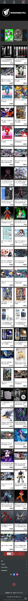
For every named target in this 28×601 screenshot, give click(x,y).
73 (19, 553)
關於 (2, 561)
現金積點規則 (4, 570)
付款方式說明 (4, 567)
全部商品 (3, 564)
